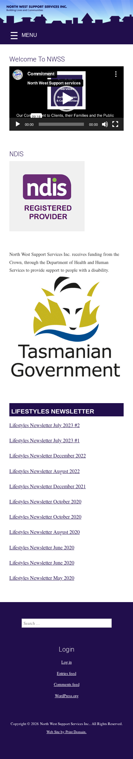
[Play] (18, 124)
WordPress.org (66, 695)
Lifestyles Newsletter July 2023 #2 (44, 425)
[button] (66, 99)
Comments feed (66, 684)
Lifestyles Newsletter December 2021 (47, 486)
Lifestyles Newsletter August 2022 (44, 471)
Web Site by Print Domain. (66, 731)
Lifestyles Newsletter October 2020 (45, 501)
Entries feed (66, 673)
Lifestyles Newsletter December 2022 (47, 455)
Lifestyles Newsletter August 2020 (44, 531)
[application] (66, 98)
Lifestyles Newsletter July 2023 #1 (44, 440)
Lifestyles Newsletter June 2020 (41, 547)
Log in (66, 662)
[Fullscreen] (115, 124)
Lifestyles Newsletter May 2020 (41, 577)
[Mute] (105, 124)
